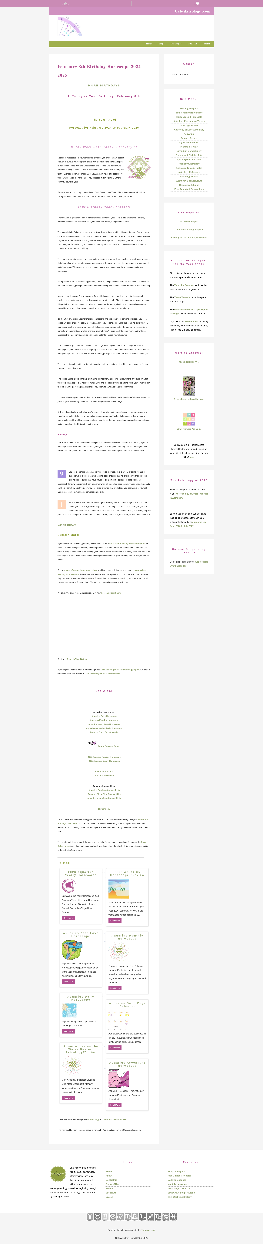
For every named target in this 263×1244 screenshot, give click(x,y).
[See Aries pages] (89, 1222)
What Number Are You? (189, 429)
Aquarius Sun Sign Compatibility (104, 790)
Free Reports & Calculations (189, 189)
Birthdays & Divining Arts (189, 155)
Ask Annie (189, 134)
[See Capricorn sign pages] (158, 1222)
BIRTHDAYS (110, 85)
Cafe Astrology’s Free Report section (102, 673)
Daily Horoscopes (177, 1180)
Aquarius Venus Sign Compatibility (104, 798)
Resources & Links (189, 185)
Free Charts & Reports (179, 1176)
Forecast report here (111, 593)
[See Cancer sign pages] (112, 1222)
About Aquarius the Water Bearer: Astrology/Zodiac (80, 1049)
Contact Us (111, 1180)
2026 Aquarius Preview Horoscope (104, 757)
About (109, 1176)
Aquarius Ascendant (104, 775)
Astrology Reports (189, 108)
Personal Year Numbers (115, 1119)
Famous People (189, 138)
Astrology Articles (189, 125)
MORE (94, 85)
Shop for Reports (177, 1171)
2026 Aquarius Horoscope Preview (127, 873)
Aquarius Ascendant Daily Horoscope (104, 728)
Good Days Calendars (179, 1188)
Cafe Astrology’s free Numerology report (120, 670)
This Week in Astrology (180, 1197)
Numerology (104, 809)
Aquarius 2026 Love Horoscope (81, 935)
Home (109, 1171)
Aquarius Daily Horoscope (104, 716)
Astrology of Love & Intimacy (189, 130)
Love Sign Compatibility (189, 151)
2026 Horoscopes (189, 222)
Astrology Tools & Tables (189, 168)
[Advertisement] (104, 626)
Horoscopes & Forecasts (189, 117)
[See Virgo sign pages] (127, 1222)
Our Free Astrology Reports (189, 229)
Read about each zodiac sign (189, 399)
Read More (68, 918)
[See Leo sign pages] (120, 1222)
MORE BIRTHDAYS (67, 525)
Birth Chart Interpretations (189, 113)
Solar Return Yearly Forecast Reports (127, 543)
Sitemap (110, 1188)
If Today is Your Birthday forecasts (189, 237)
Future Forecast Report (109, 746)
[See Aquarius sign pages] (165, 1222)
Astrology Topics (189, 176)
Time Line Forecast (184, 285)
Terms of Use (112, 1184)
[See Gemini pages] (105, 1222)
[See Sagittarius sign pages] (150, 1222)
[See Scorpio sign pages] (142, 1222)
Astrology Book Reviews (189, 181)
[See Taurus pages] (97, 1222)
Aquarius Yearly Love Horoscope (104, 724)
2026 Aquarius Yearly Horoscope (104, 761)
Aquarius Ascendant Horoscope (127, 1064)
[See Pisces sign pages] (173, 1222)
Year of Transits (182, 297)
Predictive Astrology (189, 164)
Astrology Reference (189, 172)
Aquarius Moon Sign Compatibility (104, 794)
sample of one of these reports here (80, 570)
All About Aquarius (104, 771)
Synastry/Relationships (189, 159)
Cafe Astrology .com (78, 25)
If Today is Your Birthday (76, 659)
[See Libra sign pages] (134, 1222)
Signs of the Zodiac (189, 142)
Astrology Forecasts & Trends (189, 121)
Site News (111, 1193)
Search (109, 1197)
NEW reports (191, 321)
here (191, 457)
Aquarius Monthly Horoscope (104, 720)
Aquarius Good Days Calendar (104, 732)
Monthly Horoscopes (178, 1184)
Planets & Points (189, 147)
